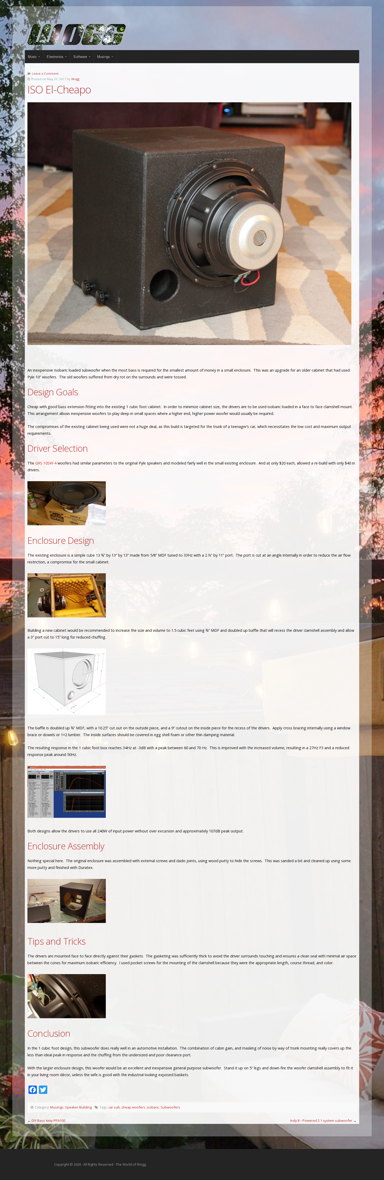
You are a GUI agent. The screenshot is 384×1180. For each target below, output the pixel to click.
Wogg (75, 79)
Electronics (55, 56)
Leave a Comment (45, 73)
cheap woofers (133, 1107)
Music (32, 56)
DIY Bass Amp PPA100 (48, 1120)
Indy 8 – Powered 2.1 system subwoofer (321, 1120)
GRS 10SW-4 (45, 463)
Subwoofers (170, 1107)
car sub (114, 1107)
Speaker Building (78, 1107)
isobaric (153, 1107)
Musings (103, 56)
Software (80, 56)
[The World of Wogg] (192, 34)
